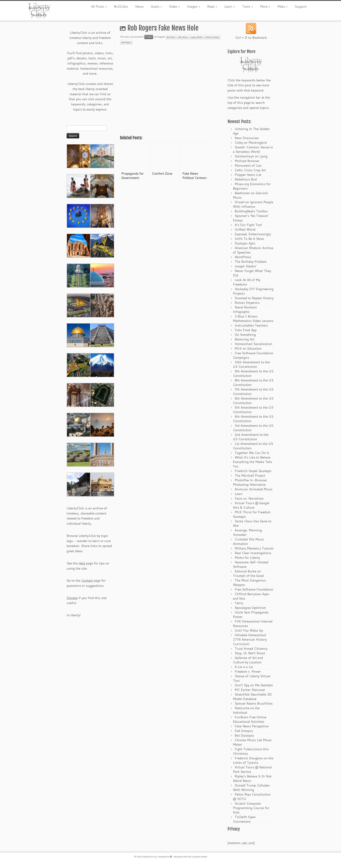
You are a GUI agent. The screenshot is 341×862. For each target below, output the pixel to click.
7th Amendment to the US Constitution (253, 391)
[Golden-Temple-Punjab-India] (102, 484)
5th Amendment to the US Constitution (253, 409)
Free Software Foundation (254, 589)
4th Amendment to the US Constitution (253, 418)
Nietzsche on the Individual (246, 710)
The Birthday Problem (251, 261)
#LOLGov (121, 6)
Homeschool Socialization (253, 343)
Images (192, 6)
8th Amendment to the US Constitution (253, 382)
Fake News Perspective (252, 726)
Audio (155, 6)
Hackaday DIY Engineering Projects (253, 291)
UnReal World (245, 229)
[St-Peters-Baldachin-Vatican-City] (79, 394)
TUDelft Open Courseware (244, 819)
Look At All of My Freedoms (246, 282)
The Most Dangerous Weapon (249, 582)
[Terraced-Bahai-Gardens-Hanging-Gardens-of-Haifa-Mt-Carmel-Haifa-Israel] (79, 275)
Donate (72, 598)
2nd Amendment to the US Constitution (250, 436)
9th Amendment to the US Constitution (253, 373)
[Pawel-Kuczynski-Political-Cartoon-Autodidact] (79, 215)
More (264, 6)
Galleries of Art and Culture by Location (248, 659)
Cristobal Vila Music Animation (248, 541)
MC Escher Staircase (250, 689)
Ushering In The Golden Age (251, 131)
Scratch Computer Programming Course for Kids (251, 808)
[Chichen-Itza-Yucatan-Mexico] (102, 335)
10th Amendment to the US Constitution (251, 364)
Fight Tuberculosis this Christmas (251, 751)
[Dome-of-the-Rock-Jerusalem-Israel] (79, 424)
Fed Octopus (244, 730)
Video (173, 6)
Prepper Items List (248, 174)
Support (301, 6)
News (139, 6)
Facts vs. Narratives (249, 498)
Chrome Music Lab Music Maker (252, 742)
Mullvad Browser (247, 160)
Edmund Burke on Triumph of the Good (248, 573)
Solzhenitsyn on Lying (251, 156)
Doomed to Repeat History (254, 298)
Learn (228, 6)
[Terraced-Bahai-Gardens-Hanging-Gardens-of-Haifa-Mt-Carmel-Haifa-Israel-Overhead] (79, 364)
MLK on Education (248, 348)
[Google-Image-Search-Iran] (102, 454)
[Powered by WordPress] (171, 856)
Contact (87, 580)
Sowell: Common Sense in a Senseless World (253, 149)
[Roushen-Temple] (79, 484)
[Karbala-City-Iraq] (79, 305)
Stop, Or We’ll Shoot (250, 653)
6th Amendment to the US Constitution (253, 400)
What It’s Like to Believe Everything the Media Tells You (252, 461)
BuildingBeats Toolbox (251, 211)
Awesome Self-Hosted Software (250, 564)
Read (211, 6)
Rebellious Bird (246, 179)
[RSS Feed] (251, 28)
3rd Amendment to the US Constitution (253, 427)
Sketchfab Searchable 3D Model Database (252, 696)
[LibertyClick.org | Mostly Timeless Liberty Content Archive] (39, 10)
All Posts (98, 6)
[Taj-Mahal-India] (102, 155)
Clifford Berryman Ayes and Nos (251, 596)
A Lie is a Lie (244, 666)
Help (82, 563)
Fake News (183, 37)
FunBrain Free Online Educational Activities (249, 719)
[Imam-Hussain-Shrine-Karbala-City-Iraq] (79, 155)
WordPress (243, 257)
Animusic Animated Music (254, 489)
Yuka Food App (246, 330)
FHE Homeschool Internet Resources (253, 623)
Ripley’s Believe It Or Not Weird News (252, 778)
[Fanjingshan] (102, 424)
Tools (246, 6)
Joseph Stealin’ (246, 266)
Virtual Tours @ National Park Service (252, 769)
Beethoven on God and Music (250, 195)
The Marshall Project (250, 475)
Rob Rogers (126, 42)
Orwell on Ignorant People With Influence (253, 204)
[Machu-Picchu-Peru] (102, 245)
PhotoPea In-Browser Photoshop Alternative (250, 482)
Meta (281, 6)
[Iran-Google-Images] (102, 275)
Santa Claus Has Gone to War (252, 523)
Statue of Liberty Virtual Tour (251, 678)
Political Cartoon (212, 37)
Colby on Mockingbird (251, 142)
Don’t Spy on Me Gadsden (254, 685)
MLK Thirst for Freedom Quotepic (251, 514)
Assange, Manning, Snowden (248, 532)
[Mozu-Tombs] (102, 394)
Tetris (239, 603)
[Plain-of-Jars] (79, 185)
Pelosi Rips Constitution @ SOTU (252, 796)
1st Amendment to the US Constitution (253, 445)
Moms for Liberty (247, 557)
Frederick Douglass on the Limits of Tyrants (253, 760)
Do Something (245, 334)
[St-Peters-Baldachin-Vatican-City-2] (102, 185)
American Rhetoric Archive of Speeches (253, 250)
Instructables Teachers (251, 325)
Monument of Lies (248, 165)
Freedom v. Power (248, 671)
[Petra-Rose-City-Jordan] (79, 245)
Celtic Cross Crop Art (250, 170)
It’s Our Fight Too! (248, 224)
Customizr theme (199, 856)
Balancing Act (245, 339)
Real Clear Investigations (253, 553)
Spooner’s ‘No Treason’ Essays (251, 217)
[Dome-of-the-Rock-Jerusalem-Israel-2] (79, 335)
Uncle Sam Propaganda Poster (250, 614)
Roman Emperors (247, 302)
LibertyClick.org (149, 856)
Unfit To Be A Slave (249, 238)
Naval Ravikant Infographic (245, 309)
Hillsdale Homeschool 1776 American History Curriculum (250, 639)
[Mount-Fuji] (102, 364)
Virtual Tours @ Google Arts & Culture (251, 505)
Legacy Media (196, 37)
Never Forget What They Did (252, 273)
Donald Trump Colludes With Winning (251, 787)
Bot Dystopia (244, 735)
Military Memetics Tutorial (254, 548)
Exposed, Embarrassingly (253, 234)
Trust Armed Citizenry (251, 648)
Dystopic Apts (245, 243)
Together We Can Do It (252, 452)
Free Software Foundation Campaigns (253, 355)
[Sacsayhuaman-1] (79, 454)
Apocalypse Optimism (250, 607)
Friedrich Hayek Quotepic (253, 470)
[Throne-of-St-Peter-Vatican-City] (102, 215)
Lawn (239, 493)
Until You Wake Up (249, 630)
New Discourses (247, 138)
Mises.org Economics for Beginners (252, 186)
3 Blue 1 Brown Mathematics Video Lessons (253, 318)
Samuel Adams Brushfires (254, 703)
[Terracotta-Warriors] (102, 305)
